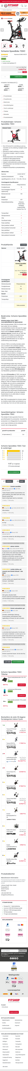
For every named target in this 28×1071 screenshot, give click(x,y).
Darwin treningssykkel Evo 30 (11, 815)
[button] (4, 46)
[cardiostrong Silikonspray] (4, 690)
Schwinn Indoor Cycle (7, 10)
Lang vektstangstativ (20, 1054)
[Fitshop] (11, 5)
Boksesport (5, 1049)
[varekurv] (26, 6)
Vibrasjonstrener (19, 1062)
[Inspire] (11, 849)
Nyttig (4, 500)
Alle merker (5, 1066)
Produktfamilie (7, 99)
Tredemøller (5, 1038)
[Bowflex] (11, 863)
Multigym (5, 1041)
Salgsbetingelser (6, 1020)
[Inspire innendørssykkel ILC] (16, 841)
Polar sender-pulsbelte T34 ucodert (17, 700)
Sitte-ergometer (19, 1049)
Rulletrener (17, 1052)
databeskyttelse (18, 1020)
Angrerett (17, 1025)
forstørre (24, 244)
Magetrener (18, 1057)
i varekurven (18, 77)
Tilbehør (6, 111)
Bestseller (6, 114)
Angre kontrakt (14, 1012)
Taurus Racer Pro (11, 786)
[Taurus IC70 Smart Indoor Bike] (16, 725)
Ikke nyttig (11, 500)
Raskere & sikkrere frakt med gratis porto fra (14, 1)
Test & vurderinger (8, 108)
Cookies (4, 1022)
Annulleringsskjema (6, 1028)
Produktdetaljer (8, 96)
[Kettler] (11, 834)
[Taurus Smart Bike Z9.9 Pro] (16, 794)
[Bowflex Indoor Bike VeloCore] (16, 855)
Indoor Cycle (5, 1046)
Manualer (17, 1046)
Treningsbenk (18, 1044)
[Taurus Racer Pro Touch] (16, 767)
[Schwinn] (6, 18)
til (5, 1007)
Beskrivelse (7, 102)
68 (22, 451)
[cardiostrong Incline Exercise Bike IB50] (16, 753)
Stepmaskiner (6, 1054)
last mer (7, 662)
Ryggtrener (5, 1060)
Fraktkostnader (5, 1025)
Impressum (17, 1022)
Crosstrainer (5, 1036)
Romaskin (17, 1038)
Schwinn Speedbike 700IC (20, 264)
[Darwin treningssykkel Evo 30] (16, 809)
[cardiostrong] (11, 762)
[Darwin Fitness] (11, 820)
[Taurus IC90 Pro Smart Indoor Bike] (16, 739)
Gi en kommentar (14, 472)
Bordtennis (5, 1044)
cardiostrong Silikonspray (14, 689)
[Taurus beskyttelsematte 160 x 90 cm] (4, 679)
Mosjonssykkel (6, 1052)
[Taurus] (11, 733)
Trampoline (18, 1041)
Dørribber (17, 1060)
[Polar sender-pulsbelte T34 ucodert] (4, 701)
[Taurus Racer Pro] (16, 782)
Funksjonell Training (7, 1057)
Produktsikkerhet (8, 117)
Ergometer (17, 1036)
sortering (8, 481)
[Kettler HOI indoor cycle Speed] (16, 825)
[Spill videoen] (14, 136)
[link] (8, 925)
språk (21, 481)
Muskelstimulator (7, 1062)
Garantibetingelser (8, 105)
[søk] (22, 5)
